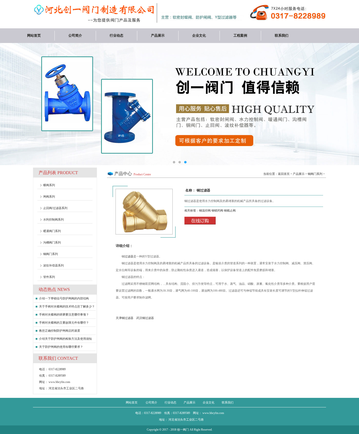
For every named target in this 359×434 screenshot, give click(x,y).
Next (338, 105)
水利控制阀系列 (53, 219)
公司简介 (75, 35)
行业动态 (116, 35)
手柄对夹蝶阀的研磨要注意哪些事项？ (64, 314)
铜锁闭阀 (217, 210)
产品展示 (158, 35)
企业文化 (199, 35)
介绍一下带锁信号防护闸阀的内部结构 (64, 298)
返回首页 (284, 174)
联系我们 (281, 35)
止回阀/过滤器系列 (55, 208)
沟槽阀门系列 (52, 242)
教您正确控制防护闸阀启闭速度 (59, 330)
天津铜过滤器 (124, 318)
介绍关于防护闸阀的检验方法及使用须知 (65, 338)
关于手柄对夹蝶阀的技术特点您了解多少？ (67, 306)
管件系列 (49, 277)
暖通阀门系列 (52, 231)
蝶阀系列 (49, 185)
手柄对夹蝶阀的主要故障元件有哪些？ (64, 322)
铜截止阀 (230, 210)
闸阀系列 (49, 196)
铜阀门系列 (50, 254)
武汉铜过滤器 (145, 318)
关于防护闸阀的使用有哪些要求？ (61, 347)
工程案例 (240, 35)
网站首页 (34, 35)
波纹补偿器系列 (53, 265)
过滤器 (129, 256)
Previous (20, 105)
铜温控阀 (205, 210)
